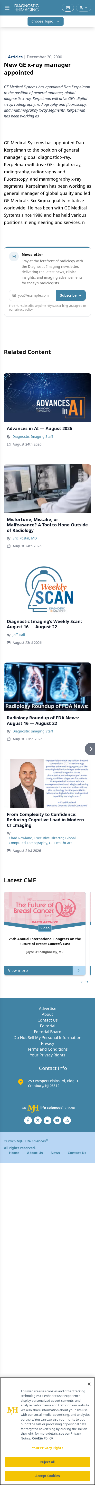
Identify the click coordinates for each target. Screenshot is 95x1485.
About (47, 1014)
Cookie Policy (42, 1438)
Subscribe (68, 295)
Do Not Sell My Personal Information (47, 1037)
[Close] (89, 1384)
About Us (35, 1152)
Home (14, 1152)
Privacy (47, 1043)
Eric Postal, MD (24, 538)
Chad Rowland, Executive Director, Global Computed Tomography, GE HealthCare (42, 840)
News (55, 1152)
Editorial (47, 1026)
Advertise (47, 1008)
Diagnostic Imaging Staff (32, 436)
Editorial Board (47, 1031)
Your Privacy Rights (47, 1055)
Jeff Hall (18, 634)
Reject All (47, 1462)
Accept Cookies (47, 1476)
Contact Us (48, 1020)
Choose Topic (42, 21)
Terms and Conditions (47, 1049)
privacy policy (23, 310)
